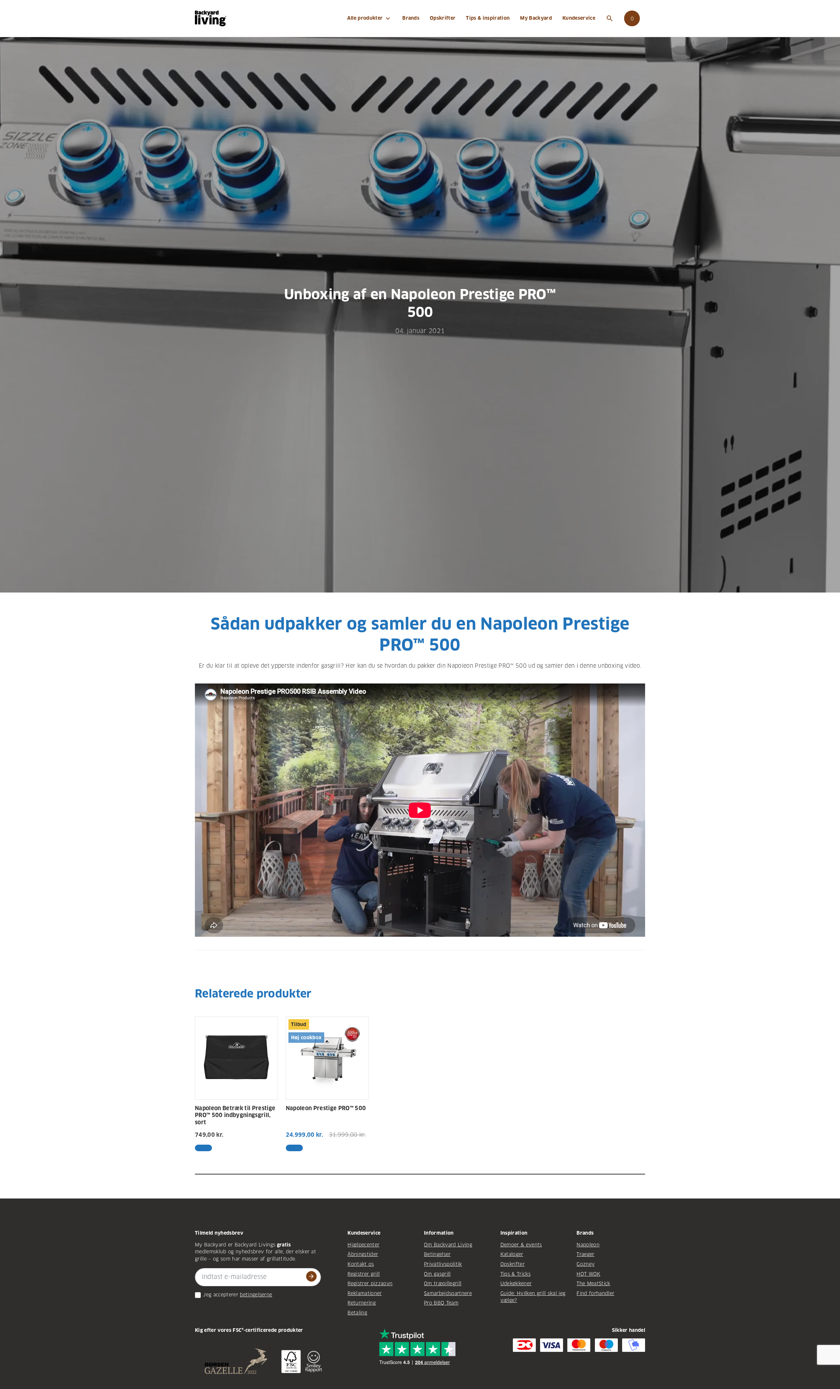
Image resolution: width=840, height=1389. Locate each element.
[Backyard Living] (210, 18)
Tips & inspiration (488, 18)
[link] (632, 18)
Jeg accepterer (220, 1295)
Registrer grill (363, 1274)
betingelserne (256, 1295)
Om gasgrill (437, 1274)
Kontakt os (360, 1264)
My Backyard (536, 18)
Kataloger (511, 1254)
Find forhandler (595, 1293)
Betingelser (437, 1254)
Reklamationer (364, 1293)
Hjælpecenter (363, 1245)
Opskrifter (442, 18)
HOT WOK (588, 1274)
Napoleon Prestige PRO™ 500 (326, 1108)
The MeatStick (593, 1284)
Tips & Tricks (515, 1274)
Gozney (586, 1264)
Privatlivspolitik (443, 1264)
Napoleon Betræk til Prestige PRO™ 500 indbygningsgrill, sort (235, 1115)
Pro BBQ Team (441, 1303)
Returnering (361, 1303)
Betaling (357, 1313)
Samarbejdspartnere (448, 1293)
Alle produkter (369, 18)
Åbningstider (362, 1254)
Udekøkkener (516, 1284)
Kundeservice (578, 18)
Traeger (585, 1254)
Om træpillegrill (442, 1284)
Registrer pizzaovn (369, 1284)
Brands (410, 18)
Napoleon (588, 1245)
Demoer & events (521, 1245)
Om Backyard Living (448, 1245)
